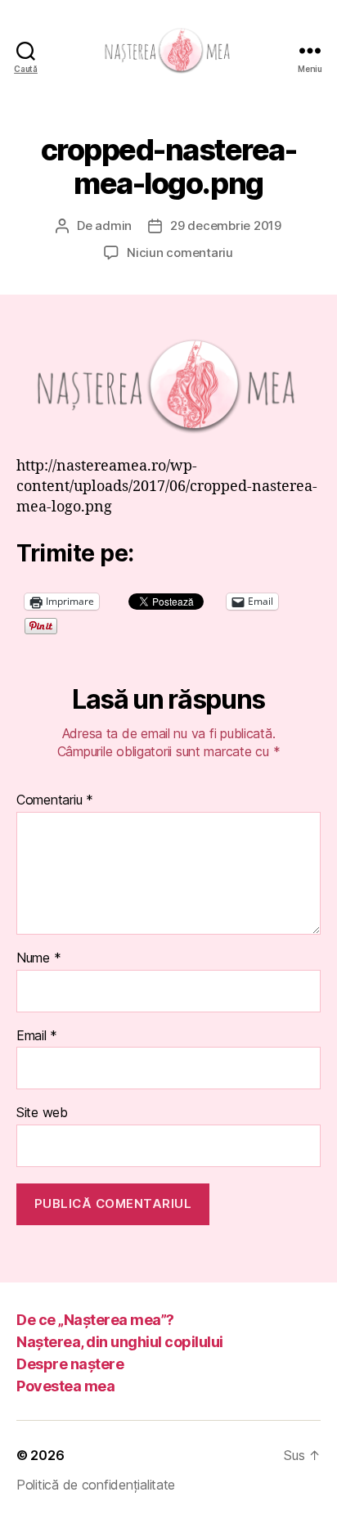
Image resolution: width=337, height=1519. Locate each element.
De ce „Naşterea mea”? (95, 1319)
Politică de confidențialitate (95, 1484)
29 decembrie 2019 (225, 225)
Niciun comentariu (180, 252)
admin (113, 225)
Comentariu (54, 800)
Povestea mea (65, 1386)
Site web (42, 1113)
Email (36, 1036)
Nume (38, 958)
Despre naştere (70, 1364)
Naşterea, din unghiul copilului (119, 1341)
